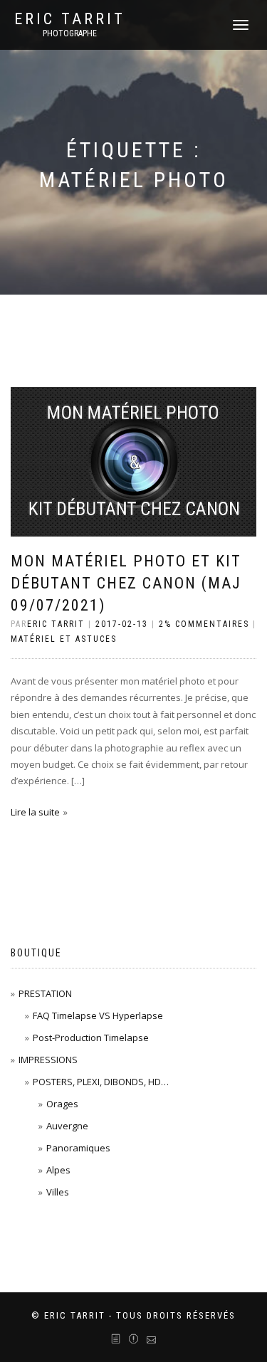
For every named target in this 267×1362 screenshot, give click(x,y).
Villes (57, 1192)
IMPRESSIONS (48, 1059)
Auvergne (67, 1125)
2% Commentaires (204, 624)
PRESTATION (45, 993)
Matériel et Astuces (64, 639)
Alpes (58, 1169)
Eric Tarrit (69, 19)
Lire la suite (35, 812)
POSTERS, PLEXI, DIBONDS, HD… (101, 1081)
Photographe (70, 33)
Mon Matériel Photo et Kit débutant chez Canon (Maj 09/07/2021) (126, 583)
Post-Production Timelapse (91, 1037)
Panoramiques (78, 1147)
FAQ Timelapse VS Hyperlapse (98, 1015)
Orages (62, 1103)
